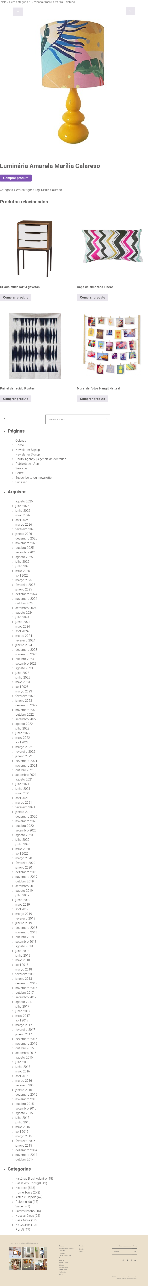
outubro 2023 (24, 659)
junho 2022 (22, 733)
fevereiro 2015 (25, 1141)
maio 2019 (22, 904)
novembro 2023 (26, 654)
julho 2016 (22, 1062)
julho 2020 (22, 839)
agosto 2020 (24, 835)
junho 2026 (22, 510)
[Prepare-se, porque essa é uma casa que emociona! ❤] (15, 1264)
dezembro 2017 (26, 983)
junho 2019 (22, 900)
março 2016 (23, 1080)
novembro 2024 (26, 598)
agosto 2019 (24, 890)
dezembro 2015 (26, 1094)
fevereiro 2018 (25, 974)
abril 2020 (22, 853)
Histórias (21, 1188)
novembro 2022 (26, 710)
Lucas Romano (125, 1278)
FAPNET (135, 1278)
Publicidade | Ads (27, 463)
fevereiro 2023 (25, 696)
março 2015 (23, 1136)
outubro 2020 (24, 826)
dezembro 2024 (26, 594)
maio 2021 (22, 793)
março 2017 (23, 1025)
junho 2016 (22, 1067)
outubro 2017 (24, 992)
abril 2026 (22, 520)
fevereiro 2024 (25, 640)
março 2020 (23, 858)
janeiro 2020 (23, 867)
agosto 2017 (24, 1002)
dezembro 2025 (26, 538)
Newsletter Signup (27, 450)
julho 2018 (22, 951)
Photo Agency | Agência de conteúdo (40, 459)
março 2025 (23, 580)
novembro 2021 (26, 765)
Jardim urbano (25, 1211)
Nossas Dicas (24, 1215)
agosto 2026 (24, 501)
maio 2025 (22, 571)
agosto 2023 (24, 668)
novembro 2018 (26, 932)
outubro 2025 (24, 547)
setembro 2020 (25, 830)
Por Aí (19, 1229)
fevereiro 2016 (25, 1085)
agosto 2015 (24, 1113)
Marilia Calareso (51, 190)
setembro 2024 (25, 608)
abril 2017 (22, 1020)
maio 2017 (22, 1016)
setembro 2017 (25, 997)
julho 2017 (22, 1006)
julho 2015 (22, 1117)
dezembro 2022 (26, 705)
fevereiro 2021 (25, 807)
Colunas (20, 440)
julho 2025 (22, 561)
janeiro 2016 (23, 1090)
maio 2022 (22, 737)
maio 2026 (22, 515)
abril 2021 (22, 798)
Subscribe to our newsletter (34, 477)
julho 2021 (22, 784)
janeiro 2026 (23, 534)
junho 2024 (22, 622)
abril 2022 (22, 742)
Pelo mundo (23, 1201)
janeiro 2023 (23, 700)
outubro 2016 (24, 1048)
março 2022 (23, 747)
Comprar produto (16, 178)
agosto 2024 (24, 612)
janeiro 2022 (23, 756)
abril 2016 (22, 1076)
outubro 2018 (24, 937)
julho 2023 (22, 673)
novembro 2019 (26, 877)
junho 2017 (22, 1011)
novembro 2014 (26, 1155)
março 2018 (23, 969)
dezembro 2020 (26, 816)
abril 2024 (22, 631)
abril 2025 (22, 575)
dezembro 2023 (26, 649)
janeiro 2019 (23, 923)
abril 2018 (22, 965)
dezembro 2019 (26, 872)
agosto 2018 (24, 946)
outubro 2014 (24, 1159)
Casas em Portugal (28, 1183)
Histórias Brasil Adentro (31, 1178)
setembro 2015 (25, 1108)
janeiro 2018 (23, 978)
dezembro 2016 (26, 1039)
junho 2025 (22, 566)
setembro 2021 (25, 775)
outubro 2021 (24, 770)
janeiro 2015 (23, 1145)
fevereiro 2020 (25, 863)
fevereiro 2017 (25, 1029)
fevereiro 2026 (25, 529)
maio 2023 (22, 682)
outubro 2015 (24, 1104)
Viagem (20, 1206)
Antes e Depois (25, 1197)
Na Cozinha (22, 1225)
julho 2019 (22, 895)
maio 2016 (22, 1071)
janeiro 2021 (23, 812)
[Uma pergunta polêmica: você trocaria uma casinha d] (41, 1264)
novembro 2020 (26, 821)
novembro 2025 (26, 543)
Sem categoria (24, 190)
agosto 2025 (24, 557)
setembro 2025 (25, 552)
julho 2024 (22, 617)
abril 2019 (22, 909)
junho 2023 (22, 677)
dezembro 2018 (26, 927)
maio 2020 (22, 849)
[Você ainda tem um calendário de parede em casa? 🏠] (28, 1264)
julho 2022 (22, 728)
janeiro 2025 (23, 589)
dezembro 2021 (26, 761)
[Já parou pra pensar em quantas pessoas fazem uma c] (41, 1252)
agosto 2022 (24, 724)
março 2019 (23, 914)
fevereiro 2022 (25, 751)
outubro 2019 (24, 881)
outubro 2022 (24, 714)
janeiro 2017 (23, 1034)
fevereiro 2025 (25, 585)
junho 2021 (22, 788)
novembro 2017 (26, 988)
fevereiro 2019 (25, 918)
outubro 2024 (24, 603)
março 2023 (23, 691)
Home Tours (23, 1192)
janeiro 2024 (23, 645)
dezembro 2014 (26, 1150)
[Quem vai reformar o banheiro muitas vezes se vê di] (28, 1252)
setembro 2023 (25, 663)
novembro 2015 (26, 1099)
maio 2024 (22, 626)
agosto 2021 (24, 779)
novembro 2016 (26, 1043)
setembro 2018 (25, 941)
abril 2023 (22, 687)
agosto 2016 (24, 1057)
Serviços (21, 468)
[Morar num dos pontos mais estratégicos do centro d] (15, 1252)
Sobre (19, 473)
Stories (61, 1265)
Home (19, 445)
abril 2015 (22, 1131)
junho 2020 (22, 844)
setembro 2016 (25, 1053)
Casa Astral (22, 1220)
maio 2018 (22, 960)
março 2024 (23, 636)
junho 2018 (22, 955)
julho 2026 (22, 506)
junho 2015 (22, 1122)
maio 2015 (22, 1127)
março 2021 (23, 802)
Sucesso (21, 482)
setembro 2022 (25, 719)
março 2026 (23, 524)
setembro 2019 (25, 886)
